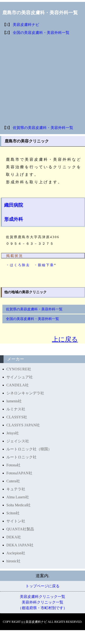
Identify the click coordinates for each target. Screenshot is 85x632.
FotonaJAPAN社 (19, 473)
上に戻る (65, 339)
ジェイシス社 (17, 441)
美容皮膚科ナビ (26, 25)
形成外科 (13, 219)
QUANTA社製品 (20, 529)
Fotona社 (13, 465)
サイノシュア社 (19, 377)
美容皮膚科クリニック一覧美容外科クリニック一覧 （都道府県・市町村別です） (42, 602)
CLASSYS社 (16, 417)
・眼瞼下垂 (44, 265)
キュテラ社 (15, 489)
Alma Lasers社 (17, 497)
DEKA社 (13, 537)
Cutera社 (13, 481)
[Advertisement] (42, 80)
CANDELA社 (17, 385)
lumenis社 (14, 401)
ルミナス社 (15, 409)
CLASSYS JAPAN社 (23, 425)
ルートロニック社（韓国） (29, 449)
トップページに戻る (43, 586)
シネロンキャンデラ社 (25, 393)
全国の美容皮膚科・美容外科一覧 (41, 33)
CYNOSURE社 (18, 369)
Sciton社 (13, 513)
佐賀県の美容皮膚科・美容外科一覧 (43, 128)
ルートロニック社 (21, 457)
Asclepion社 (15, 553)
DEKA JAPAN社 (20, 545)
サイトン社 (15, 521)
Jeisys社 (12, 433)
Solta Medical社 (18, 505)
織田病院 (13, 205)
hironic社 (13, 561)
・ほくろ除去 (18, 265)
